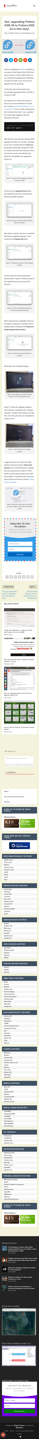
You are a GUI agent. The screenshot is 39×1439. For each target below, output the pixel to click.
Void (5, 879)
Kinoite (6, 972)
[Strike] (14, 765)
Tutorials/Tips (26, 33)
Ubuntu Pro (8, 1170)
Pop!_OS (7, 899)
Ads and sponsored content (14, 796)
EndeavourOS (9, 950)
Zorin (6, 914)
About (6, 791)
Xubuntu (7, 911)
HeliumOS (7, 1001)
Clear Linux (8, 1155)
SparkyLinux (8, 935)
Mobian (6, 1094)
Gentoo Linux (9, 870)
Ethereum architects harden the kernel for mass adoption (21, 1268)
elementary (8, 889)
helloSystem (8, 1121)
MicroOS (7, 1004)
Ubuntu (6, 906)
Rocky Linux (8, 1165)
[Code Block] (24, 765)
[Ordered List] (16, 765)
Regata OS (8, 1072)
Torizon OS (8, 1140)
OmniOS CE (8, 1157)
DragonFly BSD (9, 1114)
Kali (5, 1031)
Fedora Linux (9, 867)
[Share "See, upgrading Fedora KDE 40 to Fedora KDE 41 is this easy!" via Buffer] (24, 577)
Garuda (6, 953)
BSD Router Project (11, 1179)
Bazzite (6, 1055)
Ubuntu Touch (9, 1101)
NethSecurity (8, 1189)
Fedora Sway (8, 999)
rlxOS (6, 874)
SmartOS (7, 1167)
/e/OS (6, 1089)
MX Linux (7, 928)
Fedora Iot (7, 1136)
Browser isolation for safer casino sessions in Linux (20, 1278)
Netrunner (7, 931)
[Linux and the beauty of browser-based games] (19, 712)
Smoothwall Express (11, 1199)
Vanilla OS (7, 938)
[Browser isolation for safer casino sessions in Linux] (4, 1278)
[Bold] (6, 765)
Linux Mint (8, 894)
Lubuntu (7, 896)
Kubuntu (7, 892)
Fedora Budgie (9, 991)
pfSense (7, 1196)
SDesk (6, 957)
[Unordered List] (19, 765)
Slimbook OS (8, 901)
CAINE (6, 1023)
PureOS (6, 933)
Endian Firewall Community (14, 1184)
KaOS (6, 872)
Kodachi (7, 1033)
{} (29, 765)
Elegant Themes (19, 1425)
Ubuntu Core (8, 1143)
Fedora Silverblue (10, 996)
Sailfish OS (8, 1099)
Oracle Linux (8, 1160)
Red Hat (7, 1162)
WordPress (19, 1427)
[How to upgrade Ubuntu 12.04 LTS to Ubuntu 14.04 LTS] (19, 678)
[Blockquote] (21, 765)
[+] (31, 765)
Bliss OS (7, 1087)
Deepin (6, 923)
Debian (6, 865)
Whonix (6, 1043)
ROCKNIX (7, 1075)
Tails (5, 1040)
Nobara (6, 1067)
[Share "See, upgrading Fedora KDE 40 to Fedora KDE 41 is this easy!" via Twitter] (11, 577)
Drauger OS (8, 1060)
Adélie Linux (8, 860)
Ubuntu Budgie (9, 909)
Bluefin (6, 970)
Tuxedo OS (8, 904)
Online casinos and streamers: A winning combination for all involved (21, 1287)
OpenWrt (7, 1192)
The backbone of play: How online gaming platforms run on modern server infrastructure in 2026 (22, 1249)
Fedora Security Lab (11, 1026)
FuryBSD (7, 1116)
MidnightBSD (8, 1123)
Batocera (7, 1053)
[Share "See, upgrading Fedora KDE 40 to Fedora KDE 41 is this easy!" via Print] (32, 577)
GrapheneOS (8, 1092)
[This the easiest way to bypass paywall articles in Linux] (19, 647)
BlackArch (7, 1021)
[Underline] (11, 765)
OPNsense (7, 1194)
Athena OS (8, 1016)
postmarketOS (9, 1097)
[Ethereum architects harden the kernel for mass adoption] (4, 1269)
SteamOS (7, 1077)
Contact (7, 802)
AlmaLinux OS (9, 1153)
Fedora (17, 33)
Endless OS (8, 926)
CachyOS (7, 948)
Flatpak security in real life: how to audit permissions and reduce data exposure (22, 1259)
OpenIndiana (8, 1126)
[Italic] (9, 765)
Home (6, 1431)
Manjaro (7, 955)
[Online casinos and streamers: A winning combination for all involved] (4, 1288)
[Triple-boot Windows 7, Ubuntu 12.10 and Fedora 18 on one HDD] (19, 617)
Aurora (6, 967)
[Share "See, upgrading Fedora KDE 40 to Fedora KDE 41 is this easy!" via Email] (28, 577)
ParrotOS (7, 1035)
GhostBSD (7, 1118)
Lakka (6, 1065)
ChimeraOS (8, 1057)
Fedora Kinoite (9, 994)
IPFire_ (6, 1187)
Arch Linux (8, 862)
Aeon (6, 982)
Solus (6, 877)
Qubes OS (7, 1038)
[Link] (26, 765)
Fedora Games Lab (10, 1062)
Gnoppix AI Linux (10, 1028)
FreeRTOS (7, 1138)
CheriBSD (7, 1111)
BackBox (7, 1018)
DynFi (6, 1182)
